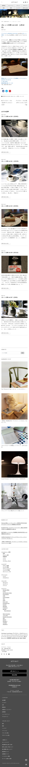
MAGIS (4, 619)
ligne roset (5, 601)
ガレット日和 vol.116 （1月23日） (10, 161)
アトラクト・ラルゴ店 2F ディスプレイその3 (21, 102)
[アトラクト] (14, 661)
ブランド (18, 5)
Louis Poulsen (6, 597)
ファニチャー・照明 (5, 552)
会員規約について (5, 753)
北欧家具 (9, 638)
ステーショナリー (7, 568)
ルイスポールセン (20, 636)
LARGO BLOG (6, 21)
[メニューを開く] (27, 2)
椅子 (18, 638)
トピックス (21, 96)
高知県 (24, 638)
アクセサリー (6, 577)
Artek (4, 600)
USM (4, 595)
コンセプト (4, 702)
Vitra (4, 598)
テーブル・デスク (7, 561)
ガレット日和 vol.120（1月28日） (10, 116)
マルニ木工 (5, 615)
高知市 (21, 638)
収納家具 (5, 556)
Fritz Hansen (6, 594)
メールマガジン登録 (6, 756)
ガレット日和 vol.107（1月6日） (9, 297)
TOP (2, 21)
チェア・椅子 (6, 555)
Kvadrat (4, 604)
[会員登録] (23, 2)
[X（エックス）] (4, 654)
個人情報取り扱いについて (7, 749)
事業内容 (3, 707)
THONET (5, 622)
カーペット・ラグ (7, 571)
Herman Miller (6, 590)
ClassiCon (5, 624)
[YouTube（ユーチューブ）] (9, 654)
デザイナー (25, 5)
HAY (4, 618)
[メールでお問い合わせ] (26, 759)
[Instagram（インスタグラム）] (6, 654)
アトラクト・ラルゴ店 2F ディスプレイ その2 (6, 102)
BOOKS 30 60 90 (6, 96)
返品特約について (5, 751)
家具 (4, 7)
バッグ (4, 576)
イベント (5, 585)
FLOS (4, 591)
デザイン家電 (6, 565)
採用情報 (3, 711)
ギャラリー (5, 582)
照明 (11, 7)
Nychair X (5, 621)
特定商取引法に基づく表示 (7, 744)
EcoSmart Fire (6, 603)
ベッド (4, 559)
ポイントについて (5, 742)
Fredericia (5, 607)
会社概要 (3, 700)
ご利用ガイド (4, 739)
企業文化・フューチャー (6, 709)
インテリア (18, 7)
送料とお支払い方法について (7, 746)
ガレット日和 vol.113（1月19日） (10, 206)
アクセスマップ (5, 716)
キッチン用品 (6, 567)
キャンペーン (10, 5)
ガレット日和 (16, 96)
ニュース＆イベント (6, 714)
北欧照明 (13, 638)
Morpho (4, 609)
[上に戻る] (26, 763)
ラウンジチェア (9, 636)
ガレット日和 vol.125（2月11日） (10, 252)
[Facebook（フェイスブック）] (1, 654)
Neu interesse (7, 610)
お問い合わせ (25, 7)
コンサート (5, 583)
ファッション (4, 574)
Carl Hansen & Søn (7, 593)
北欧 (25, 636)
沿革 (3, 704)
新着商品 (3, 5)
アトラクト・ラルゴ (18, 633)
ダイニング (9, 634)
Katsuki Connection (7, 616)
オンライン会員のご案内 (6, 758)
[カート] (25, 2)
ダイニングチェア (15, 634)
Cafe (12, 96)
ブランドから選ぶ (5, 732)
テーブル (4, 636)
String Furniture (6, 613)
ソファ (4, 558)
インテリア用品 (6, 570)
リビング (14, 636)
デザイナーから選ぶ (6, 735)
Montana (5, 606)
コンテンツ (3, 588)
